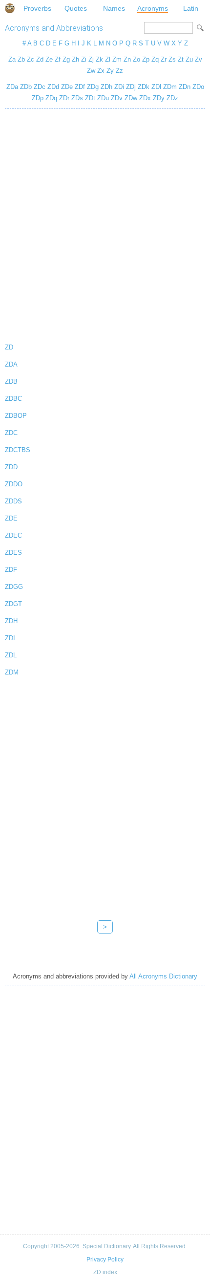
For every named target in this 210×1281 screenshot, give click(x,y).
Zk (99, 59)
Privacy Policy (105, 1259)
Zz (119, 70)
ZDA (11, 364)
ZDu (103, 98)
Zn (127, 59)
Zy (110, 70)
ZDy (159, 98)
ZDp (37, 98)
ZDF (11, 569)
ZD (9, 347)
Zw (91, 70)
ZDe (67, 86)
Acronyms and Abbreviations (54, 28)
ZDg (93, 86)
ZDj (131, 86)
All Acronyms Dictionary (163, 976)
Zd (39, 59)
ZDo (198, 86)
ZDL (11, 655)
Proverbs (37, 8)
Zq (155, 59)
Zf (58, 59)
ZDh (106, 86)
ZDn (184, 86)
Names (114, 8)
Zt (181, 59)
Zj (91, 59)
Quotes (75, 8)
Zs (172, 59)
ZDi (119, 86)
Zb (21, 59)
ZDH (11, 621)
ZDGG (14, 586)
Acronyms (152, 8)
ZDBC (13, 398)
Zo (136, 59)
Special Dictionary (10, 8)
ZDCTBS (17, 450)
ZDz (172, 98)
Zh (75, 59)
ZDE (11, 518)
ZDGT (13, 604)
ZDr (64, 98)
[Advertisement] (105, 224)
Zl (107, 59)
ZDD (11, 467)
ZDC (11, 432)
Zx (101, 70)
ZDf (80, 86)
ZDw (131, 98)
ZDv (117, 98)
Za (12, 59)
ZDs (77, 98)
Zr (164, 59)
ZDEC (13, 535)
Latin (190, 8)
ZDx (145, 98)
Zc (30, 59)
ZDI (10, 638)
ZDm (170, 86)
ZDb (26, 86)
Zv (198, 59)
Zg (66, 59)
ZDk (143, 86)
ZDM (12, 672)
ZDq (51, 98)
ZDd (53, 86)
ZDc (39, 86)
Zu (189, 59)
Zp (145, 59)
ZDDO (13, 484)
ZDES (13, 552)
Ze (49, 59)
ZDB (11, 381)
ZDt (90, 98)
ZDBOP (16, 415)
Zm (117, 59)
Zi (83, 59)
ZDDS (13, 501)
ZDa (12, 86)
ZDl (156, 86)
